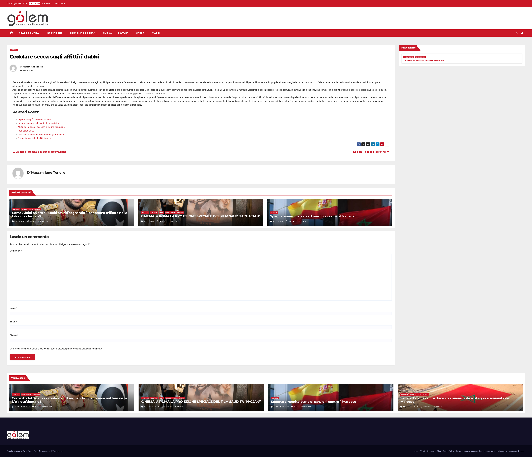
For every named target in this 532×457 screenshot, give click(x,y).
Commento (16, 251)
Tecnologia (420, 57)
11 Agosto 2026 (411, 407)
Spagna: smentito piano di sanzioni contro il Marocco (312, 216)
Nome (13, 308)
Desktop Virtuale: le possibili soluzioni (423, 60)
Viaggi (156, 33)
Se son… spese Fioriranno (369, 151)
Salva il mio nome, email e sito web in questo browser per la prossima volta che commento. (57, 349)
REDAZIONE (60, 4)
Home (415, 451)
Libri (161, 212)
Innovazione (55, 33)
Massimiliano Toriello (33, 67)
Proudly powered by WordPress (20, 451)
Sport (140, 33)
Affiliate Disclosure (427, 451)
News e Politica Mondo (31, 209)
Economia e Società (83, 33)
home (458, 451)
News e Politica (29, 33)
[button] (517, 33)
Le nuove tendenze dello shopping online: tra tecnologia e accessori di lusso (493, 451)
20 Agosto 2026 (22, 407)
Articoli (14, 50)
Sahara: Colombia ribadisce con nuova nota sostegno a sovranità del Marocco (455, 400)
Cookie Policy (448, 451)
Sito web (14, 335)
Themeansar (57, 451)
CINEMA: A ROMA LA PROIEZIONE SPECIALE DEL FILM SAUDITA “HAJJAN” (200, 216)
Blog (439, 451)
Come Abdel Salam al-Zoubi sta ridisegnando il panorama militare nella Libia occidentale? (69, 214)
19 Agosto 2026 (152, 407)
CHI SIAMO (47, 4)
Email (13, 322)
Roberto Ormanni (39, 221)
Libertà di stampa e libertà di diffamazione (40, 151)
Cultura (123, 33)
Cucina (107, 33)
